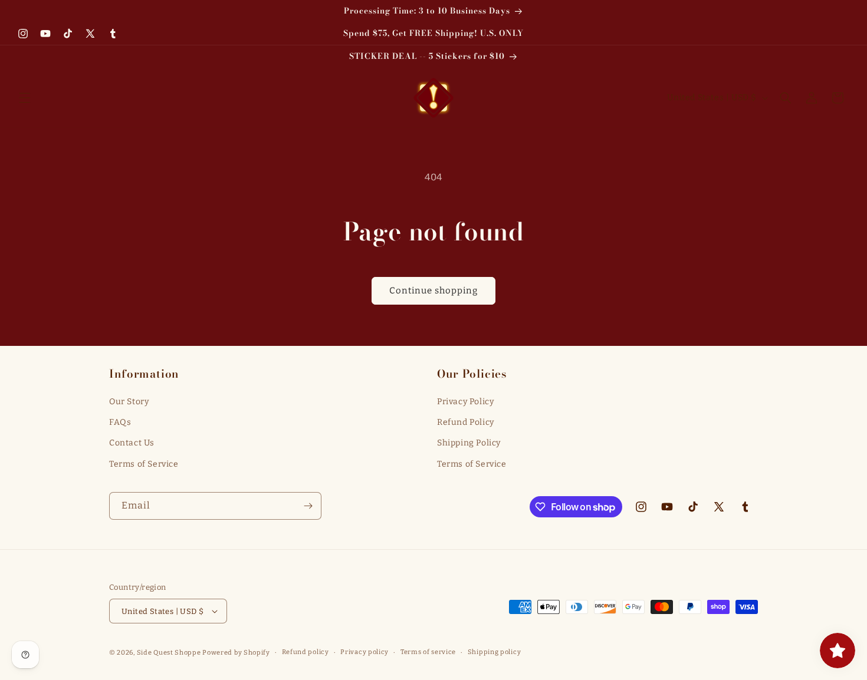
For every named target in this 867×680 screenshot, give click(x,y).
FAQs (120, 422)
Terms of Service (144, 464)
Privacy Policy (465, 402)
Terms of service (428, 652)
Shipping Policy (469, 443)
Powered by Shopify (236, 652)
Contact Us (132, 443)
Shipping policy (494, 652)
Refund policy (305, 652)
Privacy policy (364, 652)
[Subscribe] (308, 506)
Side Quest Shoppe (169, 652)
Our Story (129, 402)
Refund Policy (465, 422)
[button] (25, 98)
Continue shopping (433, 290)
